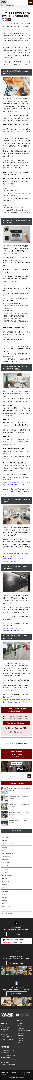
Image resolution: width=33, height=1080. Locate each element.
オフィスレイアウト (6, 862)
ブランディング (5, 881)
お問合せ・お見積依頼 (8, 1039)
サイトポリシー (4, 1072)
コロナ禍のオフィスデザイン (9, 1055)
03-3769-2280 (18, 728)
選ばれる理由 (21, 1033)
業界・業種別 (5, 897)
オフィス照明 (5, 869)
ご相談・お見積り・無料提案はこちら (16, 723)
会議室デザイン (5, 888)
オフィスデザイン (6, 859)
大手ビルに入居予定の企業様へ (10, 1060)
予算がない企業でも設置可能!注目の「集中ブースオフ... (19, 797)
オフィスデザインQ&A (8, 1036)
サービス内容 (6, 1027)
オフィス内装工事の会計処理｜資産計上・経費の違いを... (19, 789)
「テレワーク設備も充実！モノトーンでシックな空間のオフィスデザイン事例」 (16, 629)
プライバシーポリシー (14, 1072)
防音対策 (4, 910)
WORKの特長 (21, 1028)
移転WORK (5, 1029)
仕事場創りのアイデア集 (9, 5)
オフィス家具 (5, 866)
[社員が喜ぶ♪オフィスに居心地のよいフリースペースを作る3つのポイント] (5, 806)
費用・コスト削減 (6, 906)
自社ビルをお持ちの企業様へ (9, 1064)
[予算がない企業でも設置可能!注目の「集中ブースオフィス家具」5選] (5, 798)
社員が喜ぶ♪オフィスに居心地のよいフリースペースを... (19, 805)
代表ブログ (4, 884)
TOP (2, 5)
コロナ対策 (4, 878)
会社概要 (20, 1023)
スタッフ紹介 (21, 1040)
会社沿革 (20, 1026)
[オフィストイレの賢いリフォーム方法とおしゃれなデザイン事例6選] (5, 822)
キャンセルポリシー (26, 1072)
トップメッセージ (22, 1038)
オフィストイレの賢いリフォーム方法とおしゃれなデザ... (19, 821)
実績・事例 (5, 1034)
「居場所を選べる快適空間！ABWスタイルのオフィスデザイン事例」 (16, 560)
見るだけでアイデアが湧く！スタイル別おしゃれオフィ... (19, 813)
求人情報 (20, 1043)
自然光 (3, 903)
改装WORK (5, 1032)
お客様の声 (20, 1035)
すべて (3, 834)
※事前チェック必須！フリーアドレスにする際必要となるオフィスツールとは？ (16, 483)
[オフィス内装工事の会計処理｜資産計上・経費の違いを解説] (5, 790)
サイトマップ (27, 1074)
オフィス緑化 (5, 872)
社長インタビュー (6, 837)
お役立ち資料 (6, 1052)
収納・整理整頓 (5, 891)
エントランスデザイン (7, 856)
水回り (3, 850)
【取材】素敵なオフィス (7, 853)
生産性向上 (4, 847)
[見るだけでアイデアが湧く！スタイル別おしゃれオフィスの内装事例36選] (5, 814)
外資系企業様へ (6, 1057)
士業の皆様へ (6, 1062)
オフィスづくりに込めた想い (24, 1030)
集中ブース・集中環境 (7, 913)
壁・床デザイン (5, 894)
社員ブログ (4, 900)
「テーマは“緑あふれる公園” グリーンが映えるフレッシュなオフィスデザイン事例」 (16, 700)
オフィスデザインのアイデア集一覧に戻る (16, 744)
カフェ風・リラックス (7, 875)
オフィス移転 (5, 840)
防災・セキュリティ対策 (7, 844)
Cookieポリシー (4, 1074)
